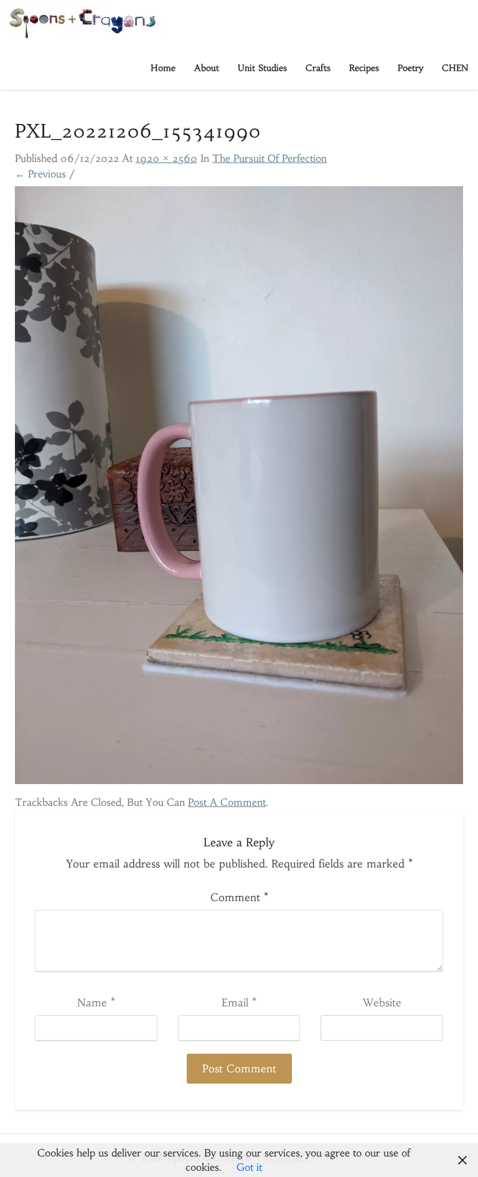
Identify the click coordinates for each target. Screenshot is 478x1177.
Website (382, 1002)
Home (163, 67)
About (206, 67)
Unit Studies (262, 67)
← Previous (40, 174)
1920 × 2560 (166, 158)
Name (96, 1002)
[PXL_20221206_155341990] (239, 489)
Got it (249, 1167)
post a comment (227, 802)
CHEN (455, 67)
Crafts (318, 67)
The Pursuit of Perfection (269, 158)
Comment (239, 897)
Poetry (410, 67)
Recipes (364, 67)
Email (239, 1002)
